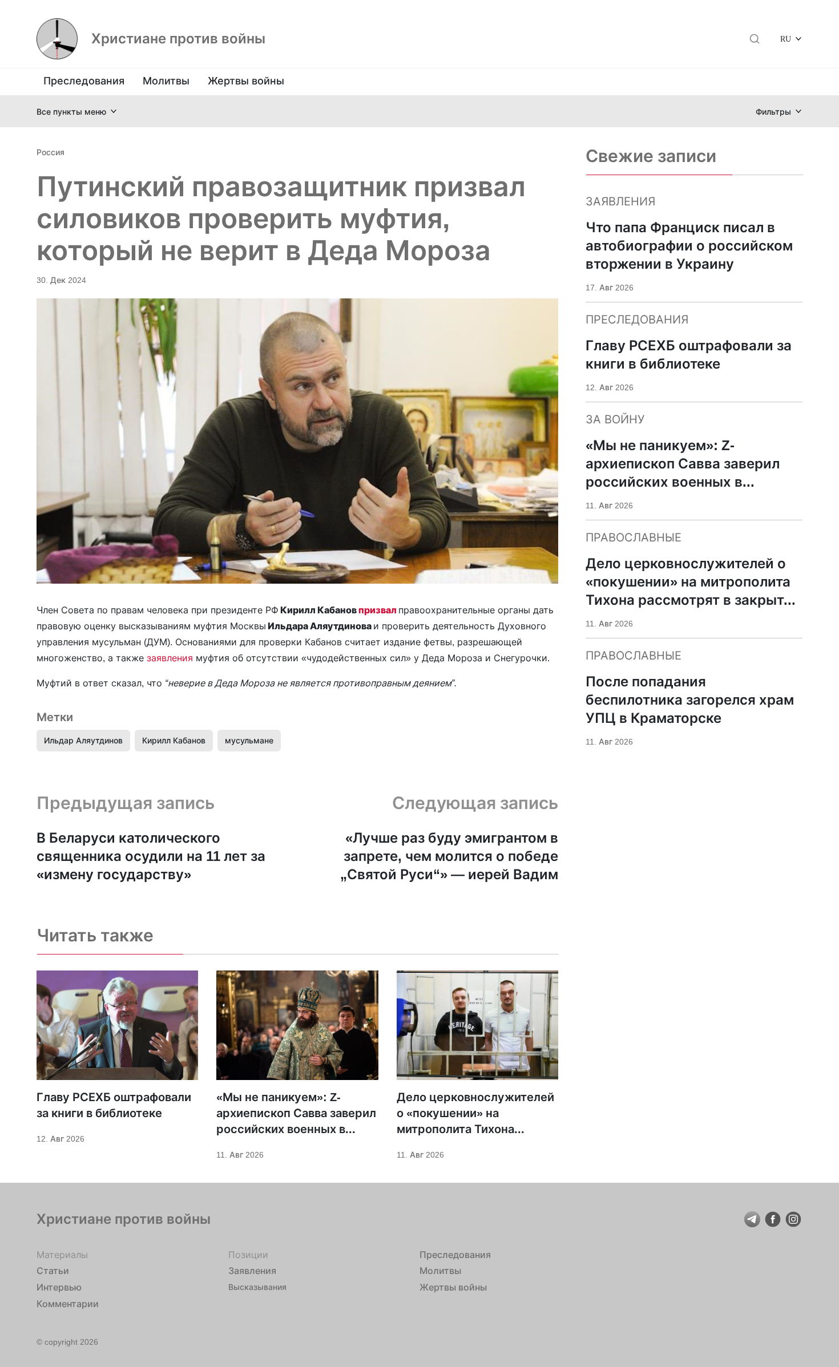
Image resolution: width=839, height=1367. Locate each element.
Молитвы (166, 81)
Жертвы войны (246, 81)
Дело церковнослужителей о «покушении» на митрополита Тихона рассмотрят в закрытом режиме (475, 1113)
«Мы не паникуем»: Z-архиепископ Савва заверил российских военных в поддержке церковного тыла (296, 1113)
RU (785, 38)
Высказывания (257, 1287)
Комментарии (68, 1303)
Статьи (53, 1270)
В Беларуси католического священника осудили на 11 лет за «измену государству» (151, 856)
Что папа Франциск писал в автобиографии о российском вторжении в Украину (689, 245)
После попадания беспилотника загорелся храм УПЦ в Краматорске (690, 699)
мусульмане (249, 740)
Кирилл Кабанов (173, 740)
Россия (50, 152)
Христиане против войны (178, 39)
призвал (378, 610)
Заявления (252, 1270)
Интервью (59, 1287)
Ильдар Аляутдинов (83, 740)
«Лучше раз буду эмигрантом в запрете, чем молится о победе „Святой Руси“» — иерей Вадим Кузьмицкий (449, 857)
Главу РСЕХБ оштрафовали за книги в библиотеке (114, 1105)
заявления (170, 658)
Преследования (83, 81)
